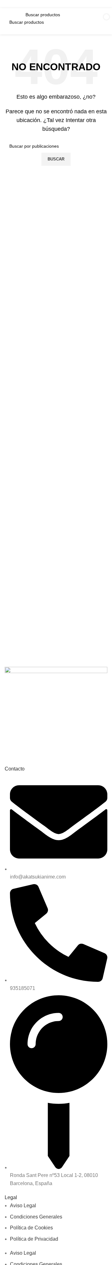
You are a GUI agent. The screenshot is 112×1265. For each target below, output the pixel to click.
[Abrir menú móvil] (11, 21)
